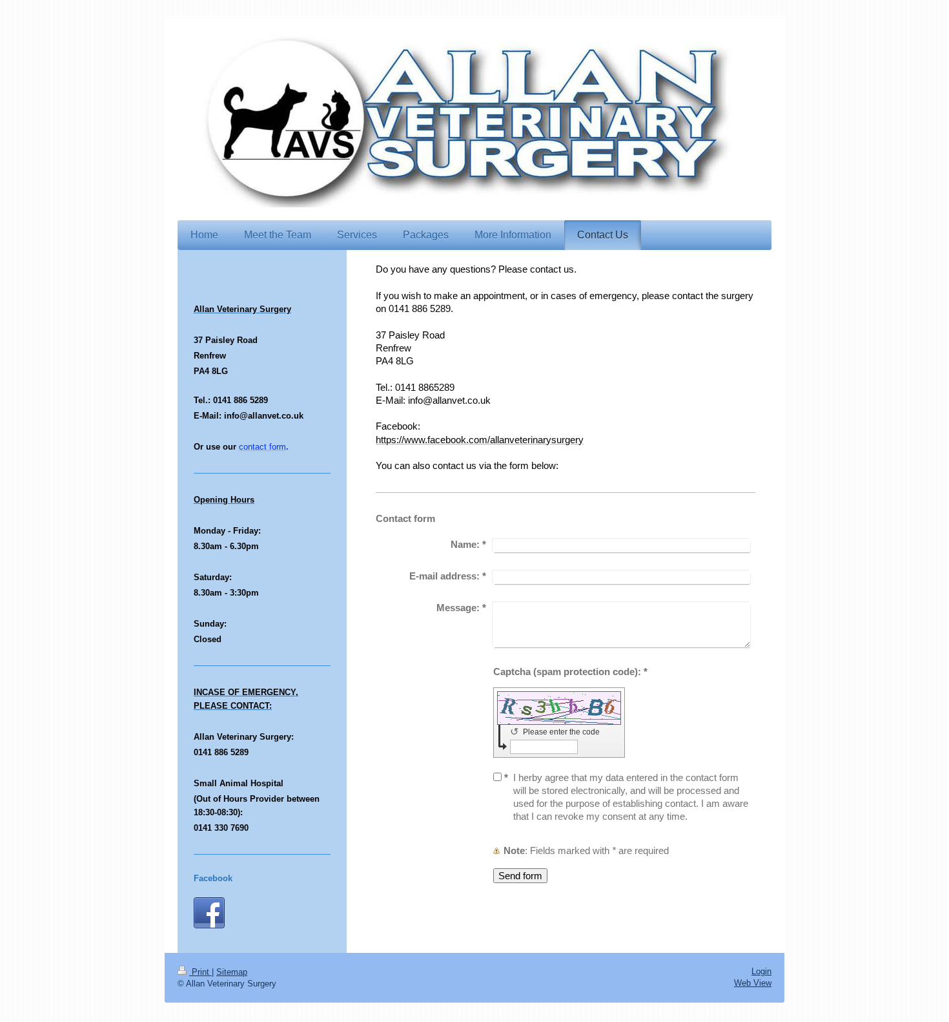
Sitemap (231, 972)
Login (761, 971)
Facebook (213, 878)
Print (200, 972)
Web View (752, 983)
